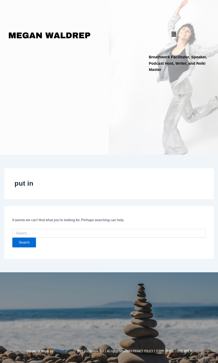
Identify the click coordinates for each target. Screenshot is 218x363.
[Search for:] (108, 233)
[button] (173, 34)
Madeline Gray (63, 351)
